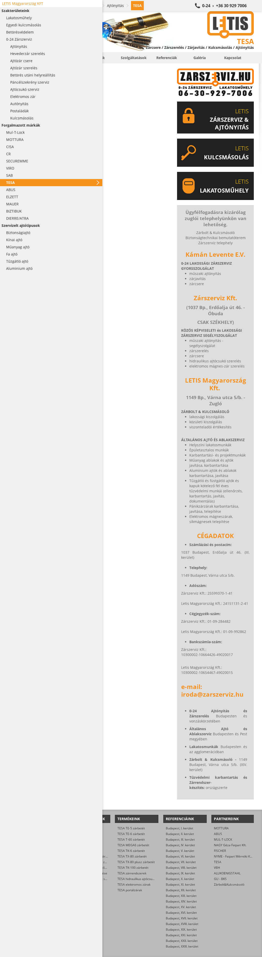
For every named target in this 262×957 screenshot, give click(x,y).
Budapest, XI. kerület (180, 884)
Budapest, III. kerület (180, 839)
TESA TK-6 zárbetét (131, 851)
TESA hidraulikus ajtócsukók (137, 879)
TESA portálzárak (129, 890)
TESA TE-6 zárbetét (131, 834)
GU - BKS (220, 879)
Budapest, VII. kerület (181, 862)
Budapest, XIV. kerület (181, 901)
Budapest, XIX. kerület (181, 929)
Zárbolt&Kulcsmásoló (229, 884)
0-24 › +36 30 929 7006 (224, 5)
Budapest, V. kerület (180, 851)
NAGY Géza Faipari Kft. (230, 845)
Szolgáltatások (134, 57)
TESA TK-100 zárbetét (132, 867)
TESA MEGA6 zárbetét (133, 845)
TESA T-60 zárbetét (131, 839)
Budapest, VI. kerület (180, 856)
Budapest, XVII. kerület (182, 918)
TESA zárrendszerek (131, 873)
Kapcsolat (232, 57)
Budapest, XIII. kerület (181, 896)
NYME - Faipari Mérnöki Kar (233, 856)
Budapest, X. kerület (180, 879)
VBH (217, 867)
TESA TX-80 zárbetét (132, 856)
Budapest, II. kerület (180, 834)
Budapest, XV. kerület (181, 907)
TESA (217, 862)
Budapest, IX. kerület (180, 873)
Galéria (199, 57)
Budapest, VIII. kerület (181, 867)
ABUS (218, 834)
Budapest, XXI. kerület (181, 935)
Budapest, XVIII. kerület (182, 924)
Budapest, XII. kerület (181, 890)
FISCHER (220, 851)
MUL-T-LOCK (223, 839)
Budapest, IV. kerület (180, 845)
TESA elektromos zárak (133, 884)
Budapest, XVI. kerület (181, 912)
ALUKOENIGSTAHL (227, 873)
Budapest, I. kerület (179, 828)
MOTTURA (221, 828)
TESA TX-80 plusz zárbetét (136, 862)
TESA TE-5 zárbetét (131, 828)
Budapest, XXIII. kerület (182, 946)
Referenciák (166, 57)
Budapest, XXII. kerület (182, 941)
